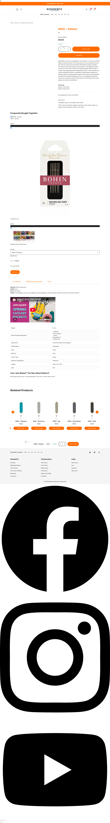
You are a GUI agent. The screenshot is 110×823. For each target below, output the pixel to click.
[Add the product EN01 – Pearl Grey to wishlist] (38, 417)
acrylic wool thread (67, 105)
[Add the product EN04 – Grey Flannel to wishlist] (74, 417)
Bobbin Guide (44, 468)
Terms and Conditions (16, 470)
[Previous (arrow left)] (0, 822)
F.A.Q (49, 282)
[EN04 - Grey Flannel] (74, 407)
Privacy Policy (14, 468)
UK (56, 14)
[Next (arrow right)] (2, 822)
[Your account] (86, 9)
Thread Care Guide (46, 473)
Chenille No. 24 (15, 219)
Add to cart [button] (21, 428)
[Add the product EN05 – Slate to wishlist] (92, 417)
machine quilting (67, 107)
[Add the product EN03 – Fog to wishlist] (56, 417)
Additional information (34, 282)
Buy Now (79, 55)
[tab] (16, 282)
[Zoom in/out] (0, 820)
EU (59, 14)
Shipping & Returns (15, 465)
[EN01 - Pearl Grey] (38, 407)
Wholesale (13, 473)
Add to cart (86, 49)
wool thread (81, 107)
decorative (81, 105)
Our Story (12, 462)
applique (75, 105)
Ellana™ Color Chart (63, 87)
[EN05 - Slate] (92, 407)
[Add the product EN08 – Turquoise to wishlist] (21, 417)
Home (11, 23)
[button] (61, 49)
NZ (65, 14)
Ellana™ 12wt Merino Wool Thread (24, 23)
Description (17, 282)
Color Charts (44, 465)
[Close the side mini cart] (0, 1)
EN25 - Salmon (15, 118)
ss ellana (74, 107)
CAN (52, 14)
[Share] (4, 820)
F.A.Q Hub (43, 476)
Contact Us (13, 476)
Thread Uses (44, 470)
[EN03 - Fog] (56, 407)
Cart (73, 465)
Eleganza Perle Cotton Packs (18, 244)
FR (62, 14)
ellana (89, 105)
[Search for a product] (21, 9)
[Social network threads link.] (99, 452)
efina (86, 105)
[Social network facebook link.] (90, 452)
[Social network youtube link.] (94, 452)
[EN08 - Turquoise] (21, 407)
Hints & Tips (44, 462)
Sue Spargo (56, 346)
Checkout (74, 468)
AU (68, 14)
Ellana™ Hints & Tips (63, 89)
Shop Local (74, 470)
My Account (75, 462)
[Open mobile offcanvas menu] (17, 9)
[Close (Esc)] (5, 820)
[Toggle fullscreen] (2, 820)
